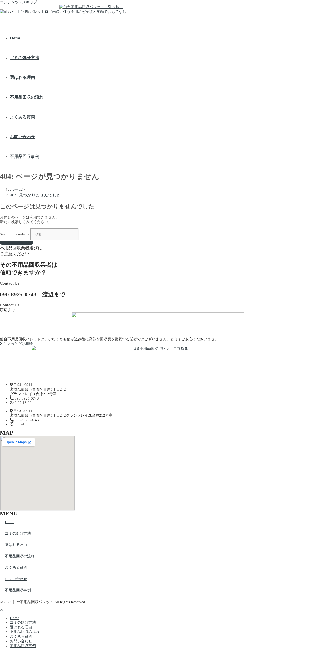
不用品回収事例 (18, 590)
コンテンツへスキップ (18, 2)
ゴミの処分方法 (18, 533)
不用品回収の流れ (20, 556)
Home (9, 522)
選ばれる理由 (16, 545)
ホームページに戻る (16, 243)
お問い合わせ (16, 579)
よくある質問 (16, 567)
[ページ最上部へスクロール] (1, 610)
